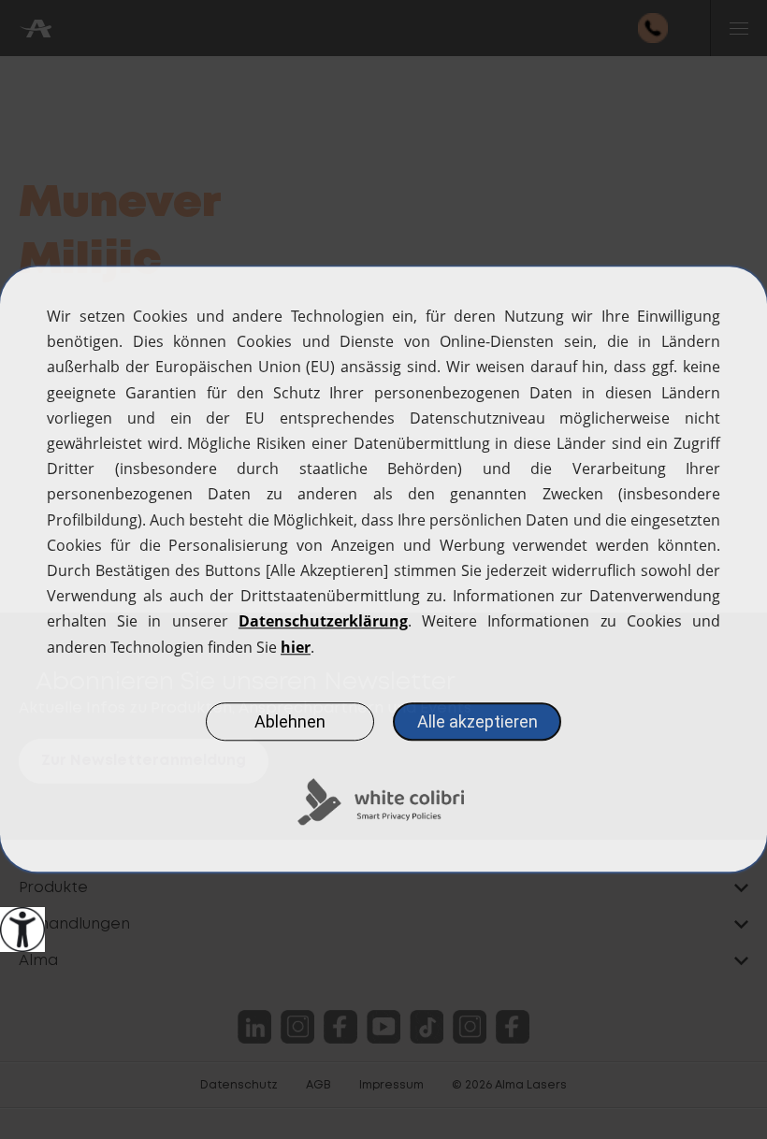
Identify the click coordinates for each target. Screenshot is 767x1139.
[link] (22, 929)
